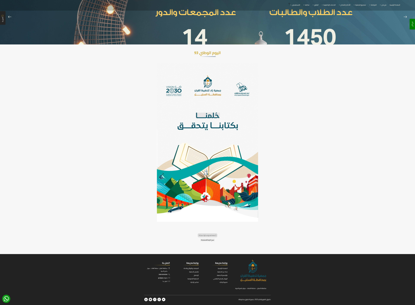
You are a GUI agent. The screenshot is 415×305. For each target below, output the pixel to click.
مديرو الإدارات (223, 282)
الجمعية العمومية (193, 278)
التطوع (316, 4)
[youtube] (146, 299)
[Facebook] (154, 299)
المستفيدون (296, 4)
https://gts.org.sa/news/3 (207, 235)
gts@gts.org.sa (162, 277)
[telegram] (150, 299)
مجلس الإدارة (194, 282)
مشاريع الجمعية (360, 4)
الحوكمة (374, 4)
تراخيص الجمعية (194, 271)
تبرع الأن (412, 24)
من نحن (383, 4)
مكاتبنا (307, 4)
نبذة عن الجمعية (222, 271)
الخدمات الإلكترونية (329, 4)
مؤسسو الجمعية (222, 275)
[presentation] (9, 16)
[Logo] (250, 270)
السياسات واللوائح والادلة (191, 268)
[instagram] (159, 299)
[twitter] (163, 299)
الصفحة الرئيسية (395, 4)
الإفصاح (196, 275)
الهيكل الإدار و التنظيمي (220, 278)
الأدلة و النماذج (345, 4)
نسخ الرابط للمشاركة (207, 240)
